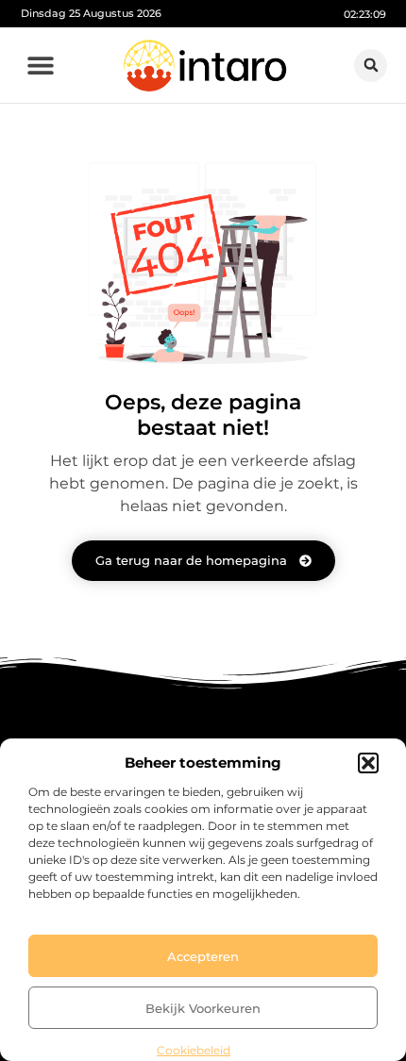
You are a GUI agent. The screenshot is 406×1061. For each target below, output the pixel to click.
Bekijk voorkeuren (203, 1008)
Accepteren (203, 956)
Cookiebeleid (193, 1050)
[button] (368, 763)
